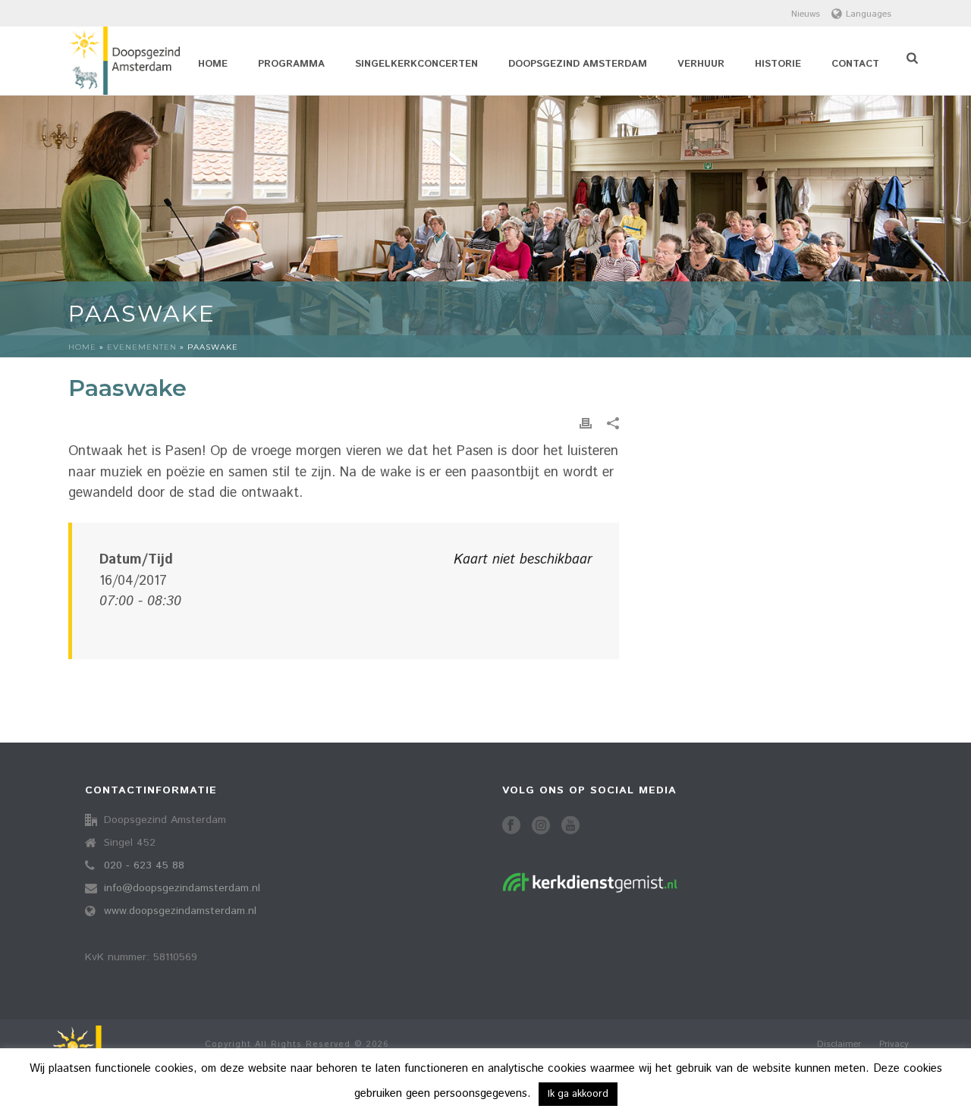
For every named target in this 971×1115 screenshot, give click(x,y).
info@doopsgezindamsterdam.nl (182, 888)
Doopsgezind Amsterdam (577, 64)
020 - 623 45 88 (144, 865)
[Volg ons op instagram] (541, 826)
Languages (868, 14)
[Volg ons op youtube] (570, 826)
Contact (855, 64)
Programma (291, 64)
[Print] (586, 423)
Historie (778, 64)
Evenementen (142, 347)
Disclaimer (839, 1044)
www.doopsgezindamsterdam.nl (180, 911)
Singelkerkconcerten (416, 64)
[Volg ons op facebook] (511, 826)
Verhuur (700, 64)
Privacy (894, 1044)
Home (213, 64)
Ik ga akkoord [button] (578, 1094)
